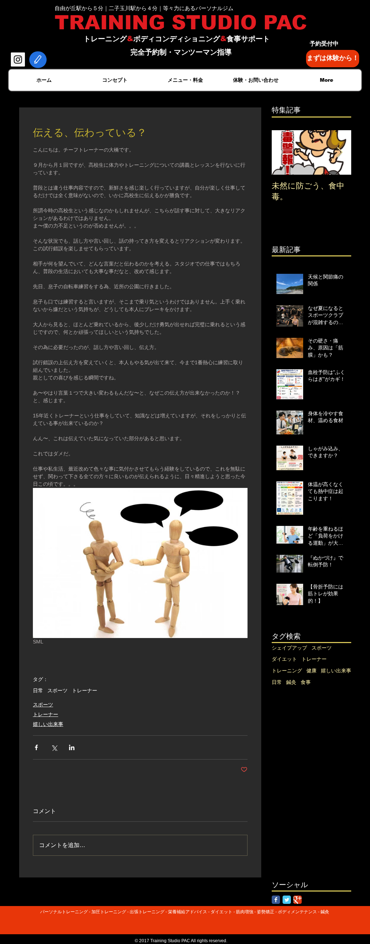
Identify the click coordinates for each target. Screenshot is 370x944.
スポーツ (57, 690)
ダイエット (284, 659)
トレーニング (287, 670)
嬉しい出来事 (48, 724)
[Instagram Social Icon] (18, 59)
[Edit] (38, 59)
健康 (311, 670)
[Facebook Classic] (276, 900)
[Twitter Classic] (287, 900)
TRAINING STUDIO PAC (181, 22)
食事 (306, 682)
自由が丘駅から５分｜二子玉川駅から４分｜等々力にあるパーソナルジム (144, 8)
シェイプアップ (289, 648)
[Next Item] (339, 152)
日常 (38, 690)
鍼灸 (291, 682)
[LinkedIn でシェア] (71, 747)
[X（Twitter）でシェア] (54, 747)
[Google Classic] (297, 900)
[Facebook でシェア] (36, 747)
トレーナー (84, 690)
